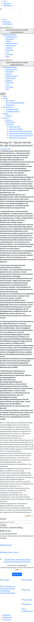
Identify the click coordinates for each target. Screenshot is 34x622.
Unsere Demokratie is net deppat (20, 131)
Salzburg (9, 48)
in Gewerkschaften (12, 109)
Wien (7, 56)
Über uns (6, 118)
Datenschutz (7, 617)
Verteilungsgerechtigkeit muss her (21, 133)
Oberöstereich (11, 46)
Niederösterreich (11, 43)
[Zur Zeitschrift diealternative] (10, 589)
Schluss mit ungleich (16, 129)
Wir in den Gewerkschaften (15, 103)
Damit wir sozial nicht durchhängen (21, 135)
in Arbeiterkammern (13, 111)
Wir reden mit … (8, 107)
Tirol (7, 52)
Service (5, 98)
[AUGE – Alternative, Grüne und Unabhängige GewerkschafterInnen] (10, 13)
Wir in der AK (10, 101)
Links (4, 1)
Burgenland (10, 39)
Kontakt (5, 114)
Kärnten (8, 41)
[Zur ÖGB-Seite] (26, 590)
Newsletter (6, 615)
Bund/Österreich (11, 37)
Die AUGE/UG (10, 122)
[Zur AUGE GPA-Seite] (27, 600)
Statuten (9, 116)
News (5, 96)
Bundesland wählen (9, 35)
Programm (9, 125)
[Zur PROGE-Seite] (26, 604)
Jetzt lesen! (17, 574)
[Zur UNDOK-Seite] (27, 580)
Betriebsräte (10, 105)
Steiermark (9, 50)
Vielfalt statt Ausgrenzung (18, 138)
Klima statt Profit (14, 127)
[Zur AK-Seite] (28, 610)
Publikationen (7, 5)
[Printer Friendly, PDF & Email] (29, 516)
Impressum (7, 3)
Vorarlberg (9, 54)
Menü (3, 94)
